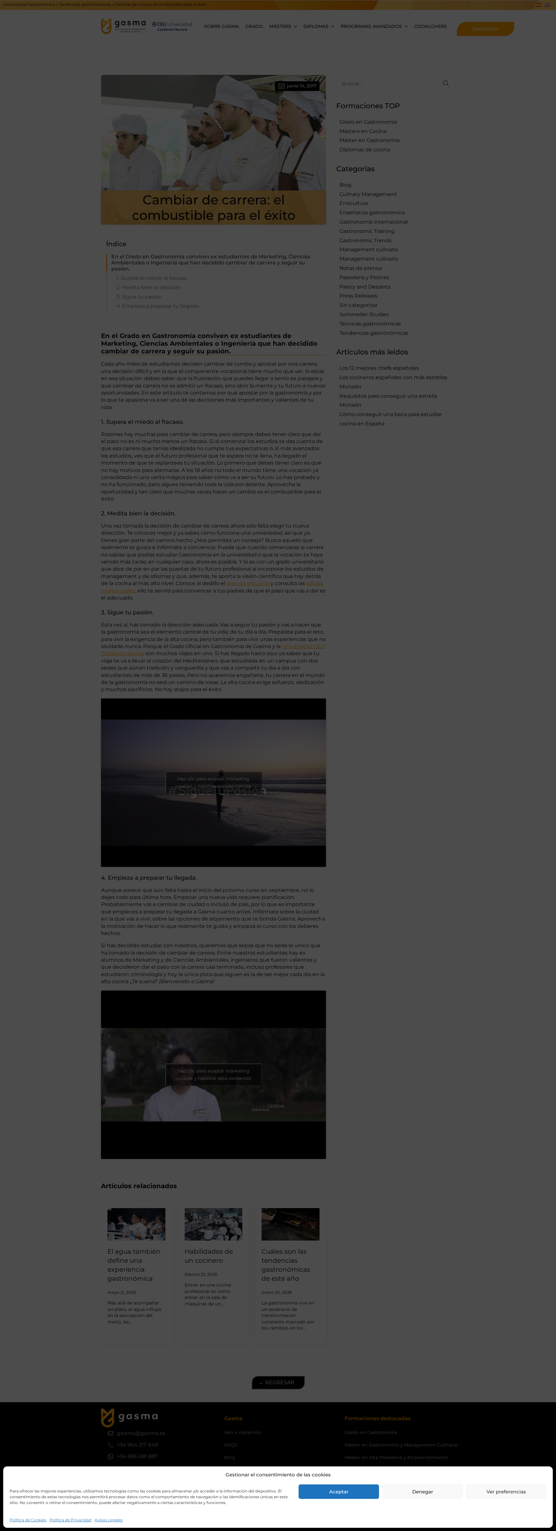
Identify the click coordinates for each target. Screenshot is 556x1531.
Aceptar (338, 1492)
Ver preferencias (506, 1492)
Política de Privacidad (70, 1520)
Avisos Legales (109, 1520)
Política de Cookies (28, 1520)
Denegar (422, 1492)
